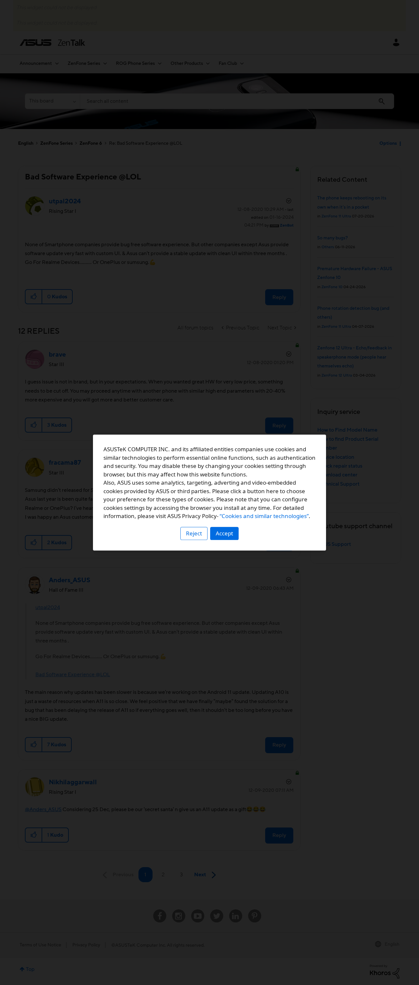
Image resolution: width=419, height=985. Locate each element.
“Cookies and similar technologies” (264, 516)
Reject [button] (194, 533)
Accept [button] (224, 533)
